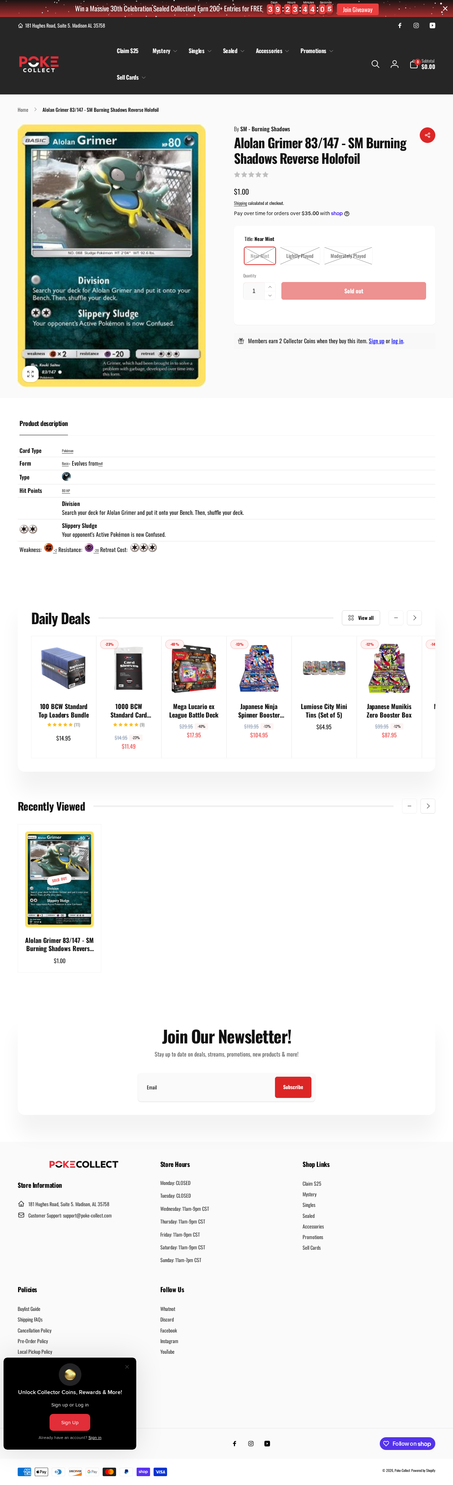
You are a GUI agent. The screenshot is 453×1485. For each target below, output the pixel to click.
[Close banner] (445, 8)
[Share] (427, 135)
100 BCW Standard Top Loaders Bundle (64, 710)
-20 (96, 550)
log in (397, 340)
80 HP (66, 490)
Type (24, 477)
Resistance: (71, 549)
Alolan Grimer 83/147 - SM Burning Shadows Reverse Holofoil (59, 944)
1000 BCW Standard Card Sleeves (128, 710)
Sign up (376, 340)
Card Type (30, 450)
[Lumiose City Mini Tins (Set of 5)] (324, 680)
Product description (43, 423)
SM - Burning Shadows (262, 129)
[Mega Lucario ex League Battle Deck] (194, 680)
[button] (163, 51)
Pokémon (67, 450)
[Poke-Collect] (83, 1166)
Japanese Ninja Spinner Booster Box (259, 710)
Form (25, 463)
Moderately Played (348, 255)
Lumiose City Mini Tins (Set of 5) (324, 710)
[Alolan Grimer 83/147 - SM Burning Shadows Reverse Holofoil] (60, 914)
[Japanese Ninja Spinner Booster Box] (259, 680)
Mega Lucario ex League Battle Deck (193, 710)
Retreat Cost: (114, 549)
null (100, 463)
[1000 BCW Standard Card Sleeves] (129, 680)
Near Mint (260, 255)
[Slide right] (414, 617)
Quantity (249, 275)
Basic (65, 463)
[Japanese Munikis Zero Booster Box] (389, 680)
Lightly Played (300, 255)
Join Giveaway (358, 9)
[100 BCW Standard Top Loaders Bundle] (64, 680)
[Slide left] (396, 617)
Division (71, 503)
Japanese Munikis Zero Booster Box (389, 710)
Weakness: (31, 549)
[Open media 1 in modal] (112, 256)
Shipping (240, 203)
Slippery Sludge (79, 525)
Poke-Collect (402, 1470)
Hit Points (30, 490)
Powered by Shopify (423, 1470)
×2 (55, 550)
